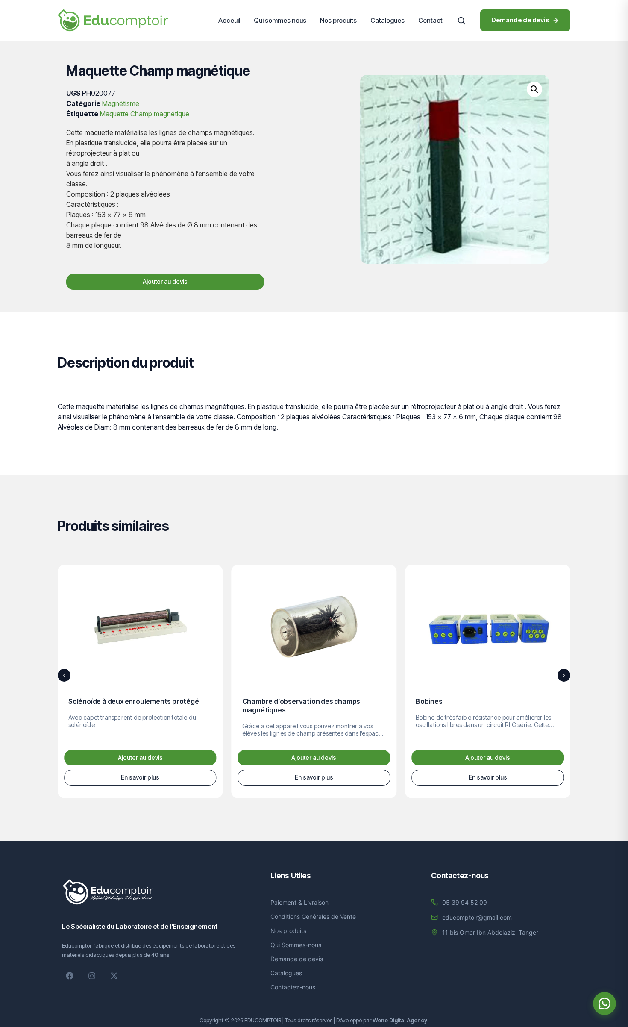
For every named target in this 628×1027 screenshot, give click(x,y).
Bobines (429, 701)
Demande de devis (296, 958)
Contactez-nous (292, 987)
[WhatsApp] (604, 1003)
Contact (430, 20)
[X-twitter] (114, 975)
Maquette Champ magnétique (144, 113)
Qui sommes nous (280, 20)
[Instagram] (92, 975)
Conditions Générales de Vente (313, 916)
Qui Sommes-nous (295, 944)
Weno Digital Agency (400, 1020)
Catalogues (387, 20)
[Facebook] (69, 975)
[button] (461, 20)
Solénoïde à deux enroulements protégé (133, 701)
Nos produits (338, 20)
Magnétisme (120, 103)
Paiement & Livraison (299, 902)
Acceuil (229, 20)
